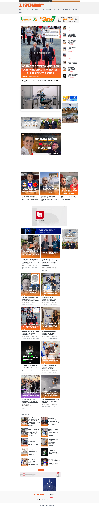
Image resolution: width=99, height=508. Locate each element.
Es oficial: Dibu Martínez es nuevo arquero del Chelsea (73, 75)
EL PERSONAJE (75, 9)
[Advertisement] (70, 88)
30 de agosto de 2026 (71, 37)
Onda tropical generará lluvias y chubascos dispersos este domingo (50, 401)
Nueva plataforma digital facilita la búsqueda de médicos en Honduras (73, 62)
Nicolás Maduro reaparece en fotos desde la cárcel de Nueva (71, 69)
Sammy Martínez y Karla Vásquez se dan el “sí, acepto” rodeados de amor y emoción (30, 401)
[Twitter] (34, 499)
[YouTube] (44, 499)
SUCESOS (35, 302)
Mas (20, 12)
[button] (49, 1)
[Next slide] (59, 35)
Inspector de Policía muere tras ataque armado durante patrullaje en (72, 42)
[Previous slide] (22, 35)
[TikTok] (47, 499)
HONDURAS (21, 9)
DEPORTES (42, 9)
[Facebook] (37, 499)
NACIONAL (70, 51)
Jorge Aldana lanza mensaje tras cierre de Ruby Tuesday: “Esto (72, 28)
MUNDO (54, 9)
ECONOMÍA (48, 9)
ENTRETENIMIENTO (35, 9)
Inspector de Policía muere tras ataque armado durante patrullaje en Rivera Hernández (30, 299)
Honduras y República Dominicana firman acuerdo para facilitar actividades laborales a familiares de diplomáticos (49, 262)
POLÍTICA (27, 9)
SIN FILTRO (59, 9)
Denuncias (71, 1)
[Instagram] (42, 499)
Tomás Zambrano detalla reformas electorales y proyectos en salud (49, 367)
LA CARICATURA (66, 9)
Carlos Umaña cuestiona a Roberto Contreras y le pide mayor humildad (68, 198)
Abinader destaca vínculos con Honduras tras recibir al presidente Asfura (72, 55)
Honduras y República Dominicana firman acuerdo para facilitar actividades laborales (72, 35)
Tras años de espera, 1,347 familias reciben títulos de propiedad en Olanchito (49, 299)
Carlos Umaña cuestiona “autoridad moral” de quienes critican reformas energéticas (30, 198)
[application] (21, 12)
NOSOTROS (52, 497)
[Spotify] (39, 499)
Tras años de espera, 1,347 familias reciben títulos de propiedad (72, 48)
